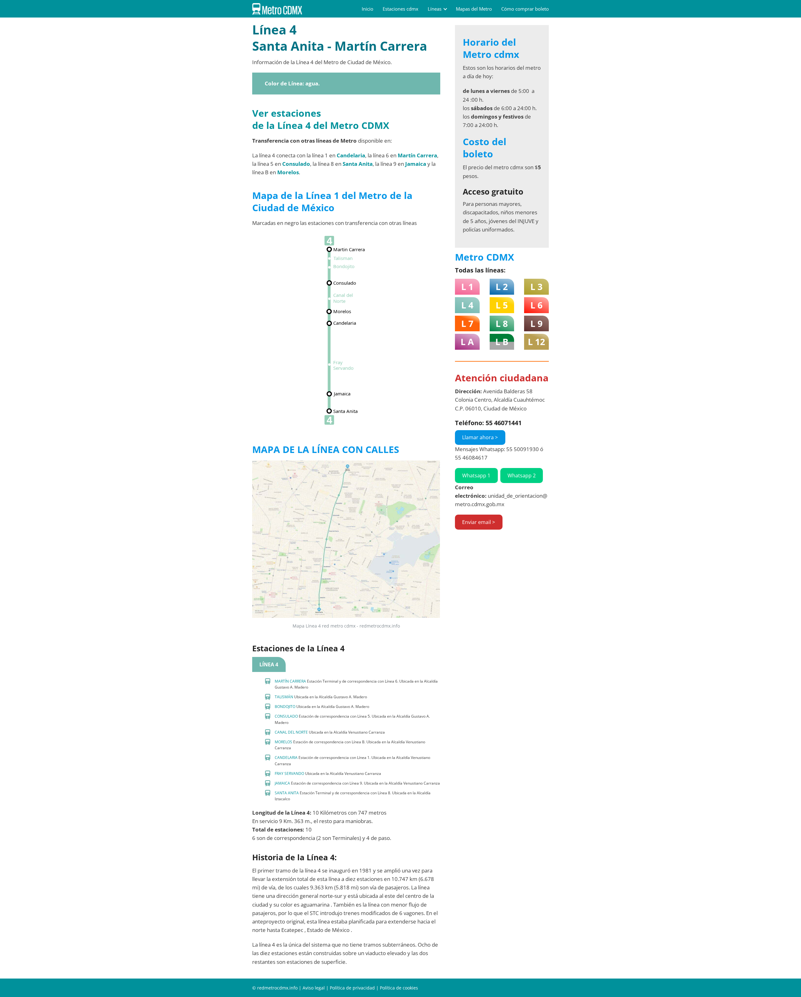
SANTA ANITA (287, 793)
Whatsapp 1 (476, 475)
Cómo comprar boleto (525, 9)
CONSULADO (286, 716)
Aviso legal (314, 988)
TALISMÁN (284, 696)
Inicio (367, 9)
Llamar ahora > (480, 437)
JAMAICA (282, 783)
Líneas (434, 9)
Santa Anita (358, 163)
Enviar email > (478, 522)
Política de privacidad (352, 988)
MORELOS (283, 742)
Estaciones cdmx (400, 9)
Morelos (288, 172)
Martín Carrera (417, 155)
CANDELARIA (286, 757)
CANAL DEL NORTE (291, 732)
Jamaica (415, 163)
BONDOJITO (285, 706)
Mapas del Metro (474, 9)
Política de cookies (399, 988)
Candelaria (351, 155)
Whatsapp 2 (522, 475)
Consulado (296, 163)
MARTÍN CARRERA (290, 681)
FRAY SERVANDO (289, 773)
